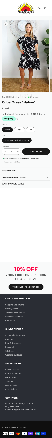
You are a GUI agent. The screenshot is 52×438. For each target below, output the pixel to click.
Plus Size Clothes (13, 373)
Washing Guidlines (13, 355)
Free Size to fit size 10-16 (17, 140)
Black (7, 130)
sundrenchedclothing (17, 427)
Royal (19, 130)
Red (30, 130)
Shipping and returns (14, 305)
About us (9, 339)
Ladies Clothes (12, 370)
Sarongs (9, 381)
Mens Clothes (11, 377)
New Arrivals (11, 385)
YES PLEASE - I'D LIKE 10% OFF (26, 287)
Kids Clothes (11, 389)
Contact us (10, 320)
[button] (5, 8)
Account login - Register (16, 335)
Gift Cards (10, 351)
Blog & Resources (13, 343)
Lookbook (9, 347)
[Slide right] (32, 95)
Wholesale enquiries (14, 317)
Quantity (5, 146)
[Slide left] (20, 95)
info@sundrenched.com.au (24, 410)
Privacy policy (11, 309)
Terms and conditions (15, 313)
